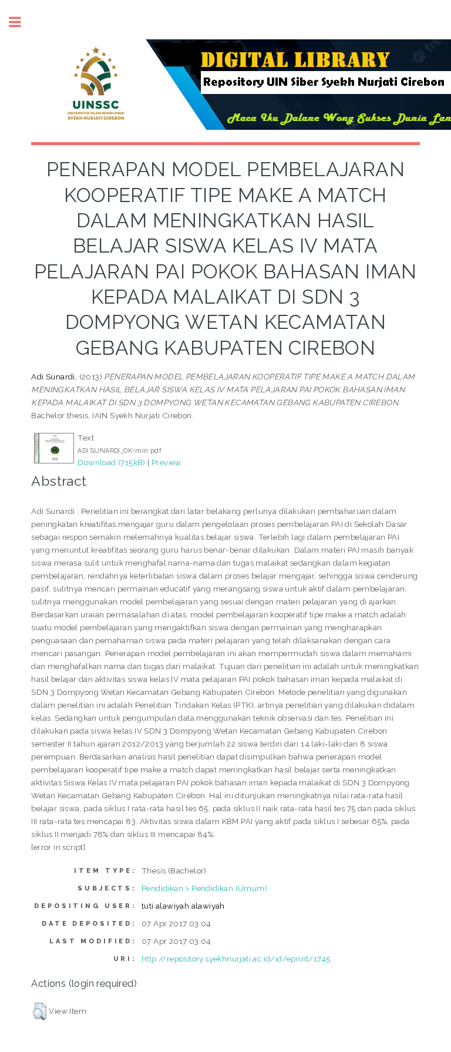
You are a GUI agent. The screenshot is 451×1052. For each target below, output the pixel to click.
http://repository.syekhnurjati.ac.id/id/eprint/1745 (236, 958)
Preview (166, 462)
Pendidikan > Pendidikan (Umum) (204, 888)
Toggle (21, 22)
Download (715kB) (111, 462)
